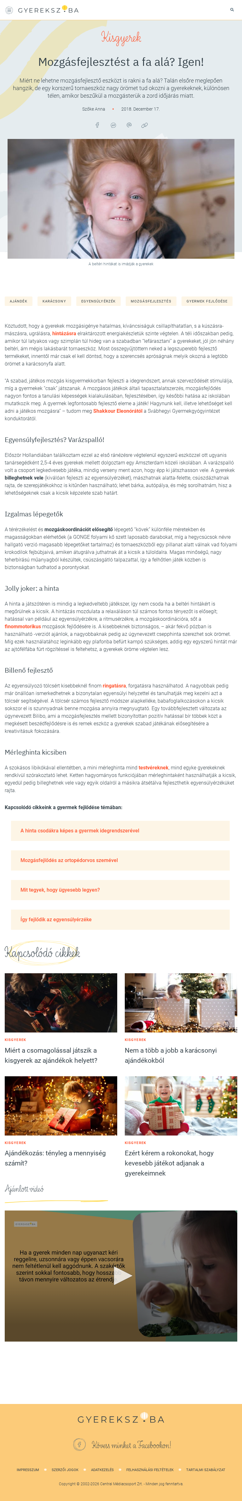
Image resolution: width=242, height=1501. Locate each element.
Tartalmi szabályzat (205, 1470)
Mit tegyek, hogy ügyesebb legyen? (60, 890)
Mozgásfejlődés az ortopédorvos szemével (69, 860)
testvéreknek (154, 768)
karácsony (54, 301)
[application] (121, 1276)
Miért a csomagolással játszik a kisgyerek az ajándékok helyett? (51, 1055)
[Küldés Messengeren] (113, 125)
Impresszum (28, 1470)
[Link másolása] (144, 125)
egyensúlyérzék (98, 301)
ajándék (18, 301)
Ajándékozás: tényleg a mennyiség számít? (55, 1158)
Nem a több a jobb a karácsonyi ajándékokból (171, 1055)
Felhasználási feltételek (150, 1470)
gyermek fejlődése (207, 301)
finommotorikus (23, 627)
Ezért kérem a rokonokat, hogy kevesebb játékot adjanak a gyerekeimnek (169, 1163)
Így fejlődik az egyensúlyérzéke (56, 920)
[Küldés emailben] (129, 125)
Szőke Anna (94, 109)
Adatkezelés (102, 1470)
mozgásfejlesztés (151, 301)
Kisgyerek (121, 37)
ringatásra (114, 686)
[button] (121, 1276)
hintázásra (64, 333)
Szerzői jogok (65, 1470)
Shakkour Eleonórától (117, 411)
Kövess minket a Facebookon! (131, 1446)
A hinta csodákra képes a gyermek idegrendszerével (79, 831)
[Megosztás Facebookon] (97, 125)
